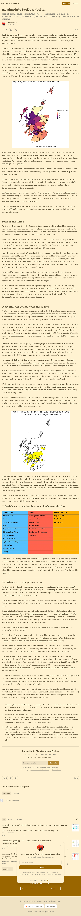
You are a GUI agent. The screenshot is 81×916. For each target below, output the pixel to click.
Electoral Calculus (54, 737)
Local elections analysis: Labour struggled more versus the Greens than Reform (35, 826)
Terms (46, 901)
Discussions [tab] (18, 819)
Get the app (51, 906)
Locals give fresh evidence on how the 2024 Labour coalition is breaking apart (30, 830)
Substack (30, 912)
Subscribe (66, 3)
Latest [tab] (9, 819)
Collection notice (55, 901)
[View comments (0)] (11, 30)
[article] (40, 830)
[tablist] (11, 793)
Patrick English (12, 23)
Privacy (39, 901)
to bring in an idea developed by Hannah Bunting (38, 363)
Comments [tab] (6, 793)
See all (6, 869)
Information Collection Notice (40, 874)
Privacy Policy (56, 874)
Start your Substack (35, 906)
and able (73, 376)
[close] (60, 845)
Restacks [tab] (16, 793)
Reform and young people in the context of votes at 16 (26, 841)
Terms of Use (51, 872)
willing (66, 376)
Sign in (75, 3)
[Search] (77, 819)
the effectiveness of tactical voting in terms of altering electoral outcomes (41, 370)
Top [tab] (4, 819)
